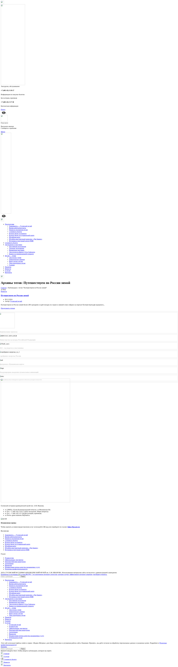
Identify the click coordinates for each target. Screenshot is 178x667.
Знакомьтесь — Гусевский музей (20, 226)
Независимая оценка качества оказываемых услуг (22, 567)
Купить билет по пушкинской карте (21, 235)
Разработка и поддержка (9, 574)
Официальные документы (14, 560)
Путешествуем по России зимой (15, 295)
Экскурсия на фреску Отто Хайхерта (22, 252)
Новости (4, 291)
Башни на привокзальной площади (21, 254)
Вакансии (8, 565)
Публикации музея (15, 638)
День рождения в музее (17, 263)
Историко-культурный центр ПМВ (21, 241)
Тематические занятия (17, 259)
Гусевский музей (15, 625)
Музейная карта (14, 237)
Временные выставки (16, 250)
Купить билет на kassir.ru (17, 233)
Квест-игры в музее (16, 261)
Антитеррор (9, 563)
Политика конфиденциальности (16, 569)
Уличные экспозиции (16, 248)
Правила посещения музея (18, 230)
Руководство (9, 558)
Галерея (12, 265)
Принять (4, 647)
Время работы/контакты (17, 228)
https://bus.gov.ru (74, 527)
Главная (3, 288)
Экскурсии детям (15, 258)
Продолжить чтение (8, 308)
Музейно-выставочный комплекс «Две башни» (25, 239)
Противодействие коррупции (15, 562)
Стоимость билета (15, 232)
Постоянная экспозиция (17, 246)
